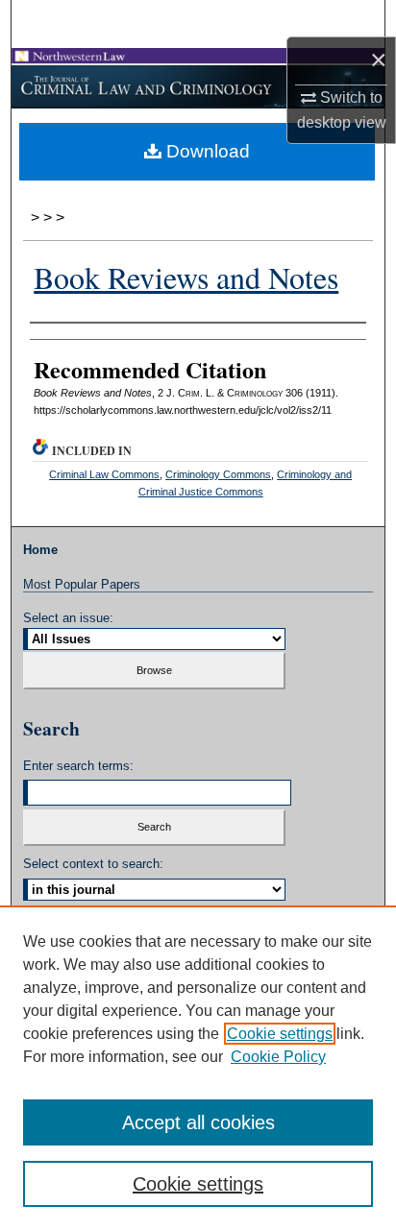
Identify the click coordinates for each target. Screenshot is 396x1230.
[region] (198, 1067)
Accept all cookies (198, 1122)
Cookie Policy (278, 1057)
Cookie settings (280, 1033)
